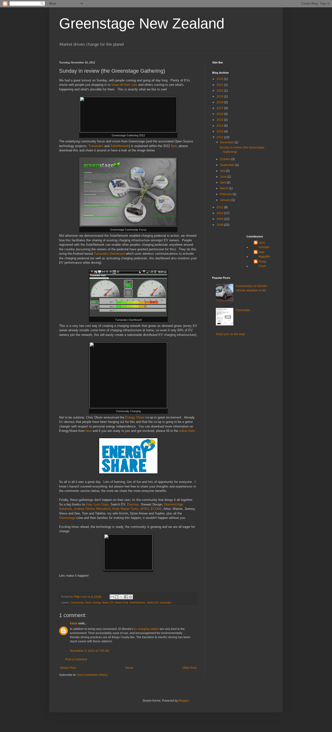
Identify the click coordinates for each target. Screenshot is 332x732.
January (225, 200)
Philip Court (262, 264)
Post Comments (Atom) (92, 675)
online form (187, 431)
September (227, 165)
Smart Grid (121, 602)
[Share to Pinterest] (130, 596)
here (89, 431)
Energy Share (134, 417)
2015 (220, 120)
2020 (220, 90)
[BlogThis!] (116, 596)
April (223, 182)
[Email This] (112, 596)
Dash (88, 602)
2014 (220, 125)
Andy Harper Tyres (125, 509)
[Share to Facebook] (125, 596)
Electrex (133, 504)
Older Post (189, 668)
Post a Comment (76, 659)
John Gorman (264, 245)
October (225, 159)
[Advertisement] (227, 250)
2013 (220, 131)
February (226, 194)
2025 (220, 79)
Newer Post (68, 668)
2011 (220, 207)
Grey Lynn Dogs (97, 504)
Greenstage (67, 518)
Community (76, 602)
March (224, 188)
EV (112, 602)
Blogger (184, 700)
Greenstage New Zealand (141, 23)
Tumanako (95, 146)
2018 (220, 102)
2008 (220, 225)
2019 (220, 96)
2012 (220, 137)
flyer (174, 146)
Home (129, 668)
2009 (220, 219)
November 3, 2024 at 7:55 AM (89, 651)
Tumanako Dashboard (109, 253)
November (227, 142)
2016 (220, 114)
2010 (220, 213)
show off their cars (124, 85)
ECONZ (156, 509)
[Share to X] (121, 596)
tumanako (166, 602)
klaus (74, 623)
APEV (144, 509)
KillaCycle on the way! (230, 334)
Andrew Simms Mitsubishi (92, 509)
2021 (220, 85)
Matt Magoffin (264, 254)
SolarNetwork (119, 146)
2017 (220, 108)
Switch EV (152, 602)
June (223, 176)
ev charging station (146, 629)
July (223, 171)
